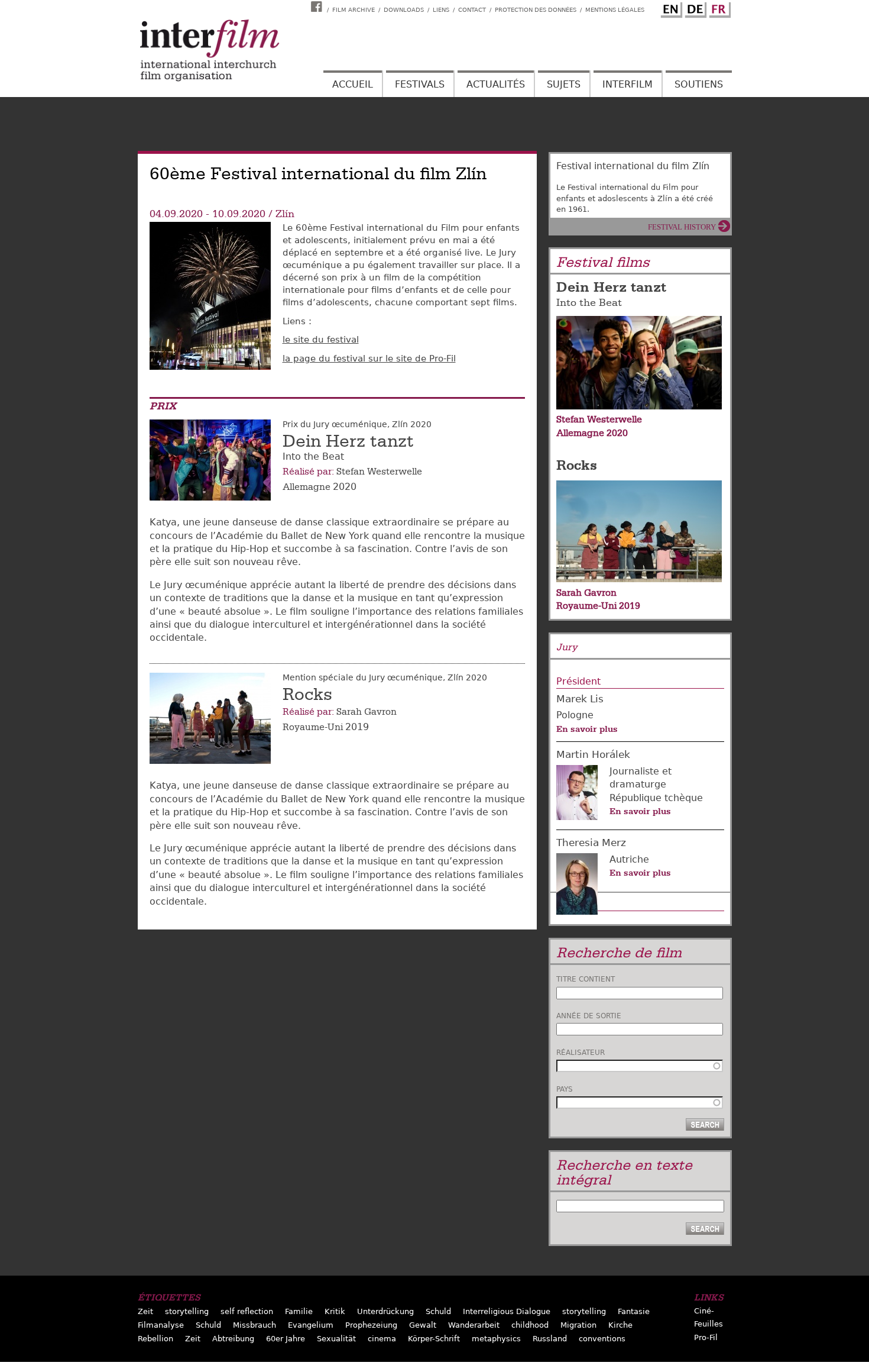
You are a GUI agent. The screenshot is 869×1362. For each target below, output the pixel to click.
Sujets (564, 84)
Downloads (404, 10)
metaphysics (496, 1338)
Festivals (420, 84)
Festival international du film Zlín (632, 166)
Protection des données (535, 10)
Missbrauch (254, 1325)
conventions (602, 1338)
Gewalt (422, 1325)
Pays (564, 1089)
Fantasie (634, 1311)
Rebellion (155, 1338)
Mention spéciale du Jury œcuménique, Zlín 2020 (385, 677)
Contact (472, 10)
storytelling (187, 1311)
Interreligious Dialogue (506, 1311)
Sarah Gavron (366, 711)
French (718, 7)
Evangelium (310, 1325)
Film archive (353, 10)
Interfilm (627, 84)
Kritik (335, 1311)
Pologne (575, 715)
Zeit (145, 1311)
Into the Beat (589, 302)
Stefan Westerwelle (379, 471)
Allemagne (306, 487)
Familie (299, 1311)
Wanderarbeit (474, 1325)
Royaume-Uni (313, 727)
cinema (382, 1338)
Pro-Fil (706, 1337)
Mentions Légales (614, 10)
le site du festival (321, 339)
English (669, 7)
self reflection (247, 1311)
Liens (441, 10)
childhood (530, 1325)
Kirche (620, 1325)
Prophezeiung (371, 1325)
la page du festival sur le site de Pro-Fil (369, 358)
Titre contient (585, 979)
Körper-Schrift (434, 1338)
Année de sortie (588, 1016)
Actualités (495, 84)
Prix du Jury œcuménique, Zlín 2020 (357, 424)
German (694, 7)
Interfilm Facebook (318, 6)
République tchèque (656, 797)
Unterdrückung (385, 1311)
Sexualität (336, 1338)
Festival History (682, 226)
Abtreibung (233, 1338)
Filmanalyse (161, 1325)
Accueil (352, 84)
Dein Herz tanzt (348, 441)
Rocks (307, 695)
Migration (578, 1325)
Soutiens (699, 84)
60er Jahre (285, 1338)
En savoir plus (587, 729)
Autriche (629, 859)
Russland (550, 1338)
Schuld (438, 1311)
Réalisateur (580, 1052)
